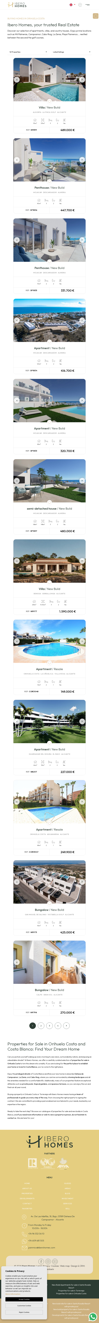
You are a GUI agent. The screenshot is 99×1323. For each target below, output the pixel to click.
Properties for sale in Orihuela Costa (71, 1293)
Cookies (55, 1266)
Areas (68, 1188)
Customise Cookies (24, 1306)
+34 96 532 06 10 (36, 1233)
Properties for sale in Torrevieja (71, 1290)
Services (67, 1203)
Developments (27, 1198)
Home (27, 1183)
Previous (16, 79)
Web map (65, 1266)
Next (82, 79)
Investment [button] (68, 1198)
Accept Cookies (24, 1299)
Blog (67, 1193)
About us (27, 1188)
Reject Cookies (24, 1312)
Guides (67, 1183)
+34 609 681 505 (36, 1240)
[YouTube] (55, 1261)
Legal (39, 1266)
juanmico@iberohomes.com (41, 1247)
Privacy (46, 1266)
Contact (27, 1203)
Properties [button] (27, 1193)
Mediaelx (49, 1269)
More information (12, 1294)
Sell (68, 1209)
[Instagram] (48, 1261)
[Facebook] (41, 1261)
